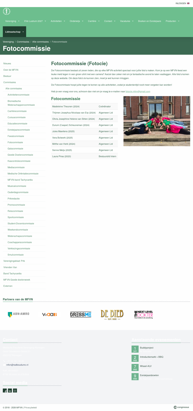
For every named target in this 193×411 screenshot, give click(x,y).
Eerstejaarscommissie (19, 129)
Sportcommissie (16, 217)
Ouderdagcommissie (18, 192)
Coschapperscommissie (20, 242)
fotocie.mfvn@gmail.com (138, 91)
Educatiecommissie (17, 123)
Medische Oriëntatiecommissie (23, 173)
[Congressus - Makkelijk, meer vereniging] (181, 407)
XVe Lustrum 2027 (33, 21)
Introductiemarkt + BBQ (151, 356)
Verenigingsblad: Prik (14, 260)
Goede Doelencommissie (20, 154)
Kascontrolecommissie (19, 161)
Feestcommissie (16, 136)
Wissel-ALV (146, 366)
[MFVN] (8, 11)
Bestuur (7, 76)
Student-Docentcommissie (21, 223)
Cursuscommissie (17, 117)
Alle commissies (40, 41)
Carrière (92, 21)
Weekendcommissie (18, 229)
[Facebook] (5, 390)
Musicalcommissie (17, 186)
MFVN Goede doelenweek (16, 279)
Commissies (23, 41)
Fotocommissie (15, 142)
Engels (188, 3)
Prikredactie (14, 198)
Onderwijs (75, 21)
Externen (7, 285)
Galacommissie (15, 148)
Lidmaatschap (12, 31)
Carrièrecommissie (17, 111)
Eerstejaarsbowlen (149, 375)
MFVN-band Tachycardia (20, 179)
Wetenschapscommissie (20, 236)
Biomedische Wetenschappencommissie (21, 102)
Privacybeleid (30, 407)
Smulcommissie (16, 254)
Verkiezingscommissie (19, 248)
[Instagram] (15, 390)
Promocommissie (16, 204)
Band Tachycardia (12, 273)
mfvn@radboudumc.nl (17, 364)
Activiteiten (56, 21)
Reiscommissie (15, 211)
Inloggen (181, 3)
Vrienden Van (10, 267)
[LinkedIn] (10, 390)
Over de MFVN (10, 69)
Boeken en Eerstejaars (149, 21)
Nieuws (7, 63)
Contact (108, 21)
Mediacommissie (16, 167)
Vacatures (125, 21)
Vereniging (10, 21)
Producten (171, 21)
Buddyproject (146, 347)
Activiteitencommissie (18, 94)
